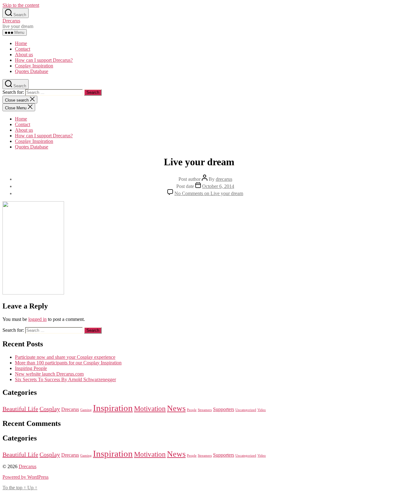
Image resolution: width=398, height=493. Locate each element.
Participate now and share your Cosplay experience (65, 357)
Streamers (205, 410)
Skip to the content (20, 5)
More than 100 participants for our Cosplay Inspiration (68, 362)
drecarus (224, 179)
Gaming (86, 410)
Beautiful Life (20, 408)
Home (21, 43)
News (176, 408)
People (192, 410)
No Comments (208, 193)
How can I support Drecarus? (44, 60)
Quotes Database (31, 71)
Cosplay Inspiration (34, 65)
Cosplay (49, 408)
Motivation (150, 408)
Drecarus (11, 20)
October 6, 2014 (218, 186)
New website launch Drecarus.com (49, 374)
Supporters (223, 409)
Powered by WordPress (25, 477)
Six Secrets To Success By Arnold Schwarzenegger (65, 379)
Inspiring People (31, 368)
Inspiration (113, 408)
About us (24, 54)
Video (261, 410)
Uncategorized (245, 410)
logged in (37, 319)
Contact (22, 49)
